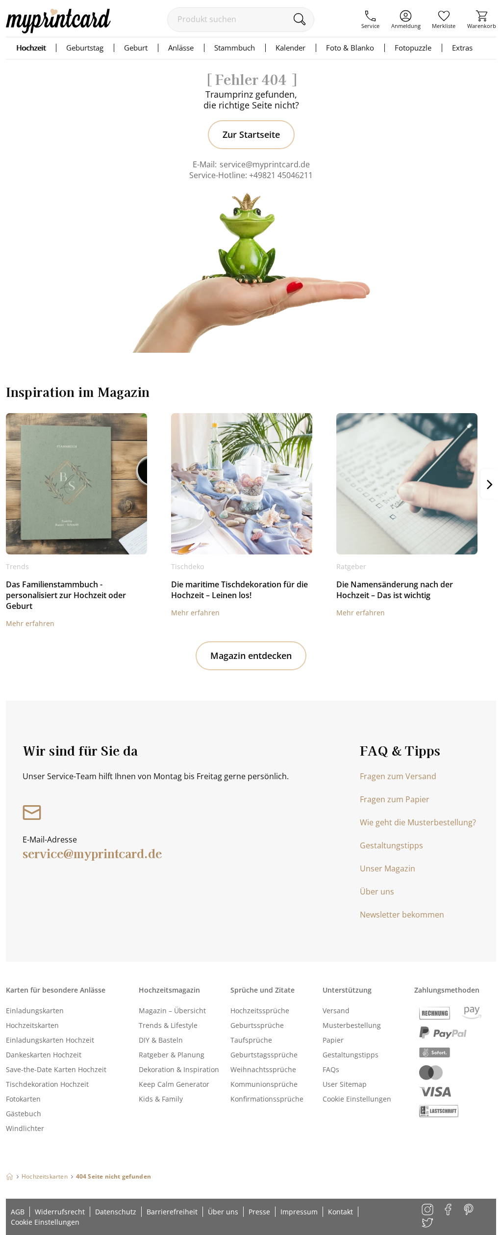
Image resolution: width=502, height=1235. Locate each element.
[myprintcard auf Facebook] (448, 1210)
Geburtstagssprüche (264, 1054)
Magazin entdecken (251, 655)
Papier (333, 1040)
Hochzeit (31, 48)
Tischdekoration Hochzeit (47, 1084)
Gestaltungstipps (391, 845)
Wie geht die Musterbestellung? (418, 822)
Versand (336, 1010)
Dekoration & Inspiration (179, 1069)
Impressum (299, 1211)
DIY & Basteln (161, 1040)
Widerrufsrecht (60, 1211)
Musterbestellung (352, 1025)
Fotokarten (23, 1099)
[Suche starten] (299, 19)
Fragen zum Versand (398, 776)
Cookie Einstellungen (357, 1099)
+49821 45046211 (281, 175)
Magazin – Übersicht (172, 1010)
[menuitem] (370, 19)
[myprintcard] (58, 30)
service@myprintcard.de (265, 164)
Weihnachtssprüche (263, 1069)
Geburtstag (84, 48)
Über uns (377, 891)
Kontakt (340, 1211)
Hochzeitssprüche (259, 1010)
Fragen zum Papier (394, 799)
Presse (259, 1211)
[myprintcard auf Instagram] (428, 1210)
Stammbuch (234, 48)
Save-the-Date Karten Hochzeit (56, 1069)
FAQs (331, 1069)
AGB (18, 1211)
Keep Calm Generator (174, 1084)
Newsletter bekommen (402, 914)
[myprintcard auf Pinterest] (469, 1210)
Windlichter (25, 1128)
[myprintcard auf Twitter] (428, 1223)
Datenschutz (115, 1211)
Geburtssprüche (257, 1025)
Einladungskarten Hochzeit (50, 1040)
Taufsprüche (251, 1040)
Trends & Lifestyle (168, 1025)
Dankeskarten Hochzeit (43, 1054)
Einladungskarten (35, 1010)
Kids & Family (161, 1099)
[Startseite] (9, 1176)
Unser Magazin (387, 868)
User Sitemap (345, 1084)
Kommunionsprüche (264, 1084)
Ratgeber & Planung (171, 1054)
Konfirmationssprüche (266, 1099)
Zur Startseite (251, 134)
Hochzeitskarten (32, 1025)
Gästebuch (23, 1113)
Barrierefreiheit (172, 1211)
